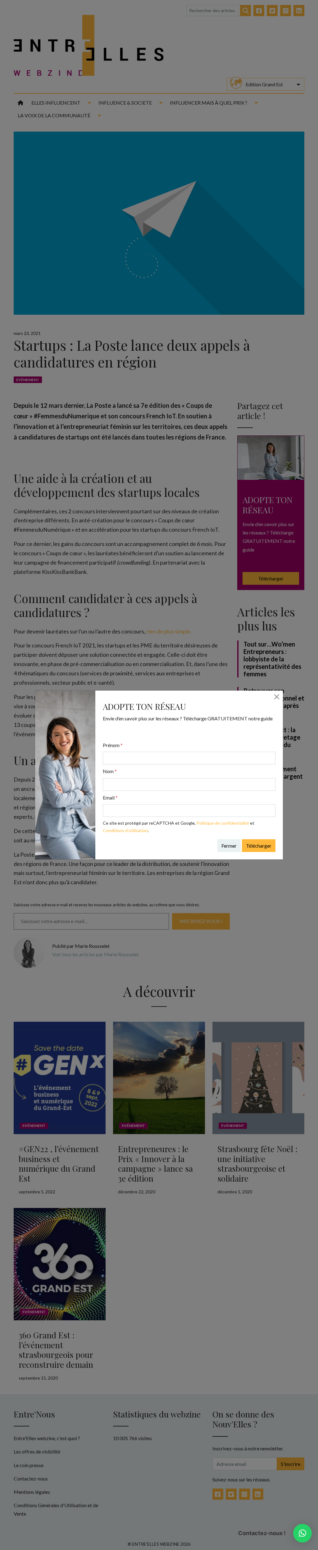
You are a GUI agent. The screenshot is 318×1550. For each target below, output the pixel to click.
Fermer (229, 846)
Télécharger (258, 846)
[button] (302, 1533)
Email (110, 797)
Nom (110, 771)
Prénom (113, 745)
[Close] (276, 697)
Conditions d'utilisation (125, 830)
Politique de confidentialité (223, 823)
